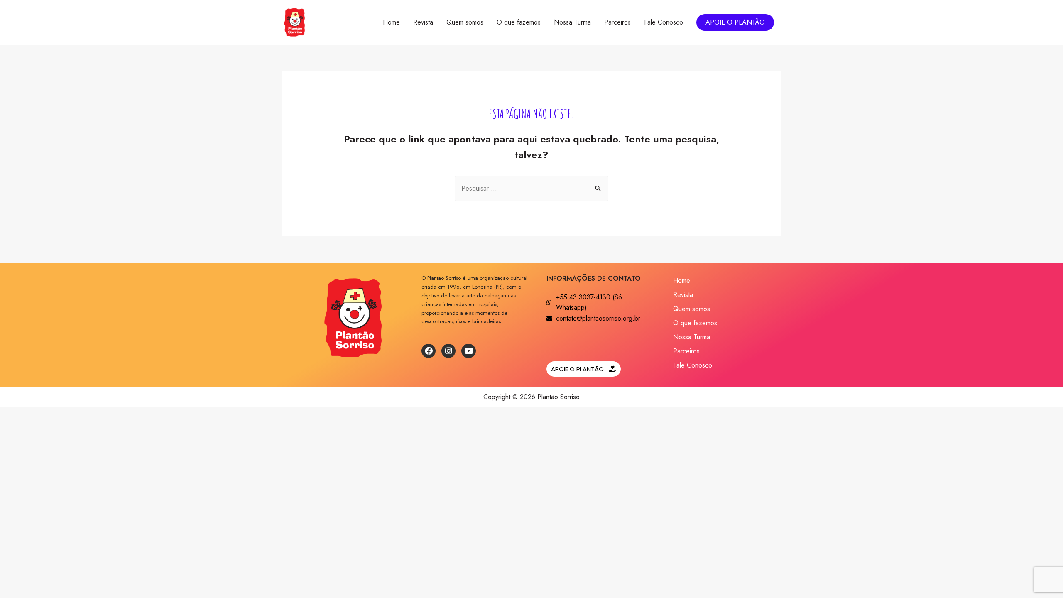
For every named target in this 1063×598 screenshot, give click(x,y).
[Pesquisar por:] (531, 188)
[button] (583, 369)
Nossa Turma (572, 22)
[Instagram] (448, 351)
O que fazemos (519, 22)
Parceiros (617, 22)
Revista (423, 22)
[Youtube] (468, 351)
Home (391, 22)
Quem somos (464, 22)
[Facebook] (428, 351)
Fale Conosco (663, 22)
